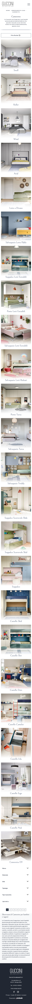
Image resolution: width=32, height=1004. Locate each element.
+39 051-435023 (17, 985)
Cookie (13, 995)
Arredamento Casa (18, 10)
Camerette (16, 12)
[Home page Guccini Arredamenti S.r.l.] (16, 4)
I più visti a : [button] (5, 901)
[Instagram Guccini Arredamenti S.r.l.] (18, 991)
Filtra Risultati (15, 35)
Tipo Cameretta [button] (6, 895)
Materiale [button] (5, 875)
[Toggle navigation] (28, 4)
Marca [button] (4, 868)
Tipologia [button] (5, 888)
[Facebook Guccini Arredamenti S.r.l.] (14, 991)
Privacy (8, 995)
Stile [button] (3, 881)
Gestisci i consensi (21, 995)
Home (8, 10)
